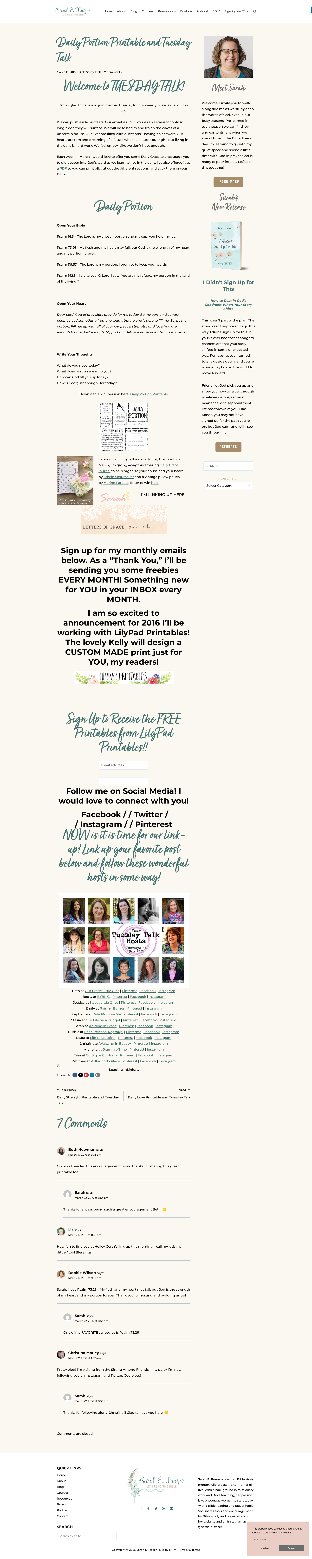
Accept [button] (291, 1548)
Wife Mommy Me (106, 1014)
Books (61, 1504)
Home (108, 11)
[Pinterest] (163, 1508)
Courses (147, 11)
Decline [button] (265, 1548)
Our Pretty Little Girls (102, 991)
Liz (70, 1229)
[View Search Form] (255, 11)
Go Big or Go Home (101, 1055)
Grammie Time (114, 1049)
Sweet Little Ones (104, 1002)
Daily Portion (123, 207)
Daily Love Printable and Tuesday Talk (159, 1093)
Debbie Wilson (82, 1272)
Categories (228, 478)
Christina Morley (83, 1353)
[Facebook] (148, 1508)
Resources (64, 1498)
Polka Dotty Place (105, 1061)
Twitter (148, 814)
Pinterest (153, 824)
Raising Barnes (112, 1008)
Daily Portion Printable (149, 394)
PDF (63, 168)
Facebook (101, 814)
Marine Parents (116, 483)
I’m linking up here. (163, 494)
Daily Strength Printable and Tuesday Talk (88, 1096)
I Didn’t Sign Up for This (230, 11)
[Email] (171, 1508)
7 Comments (113, 72)
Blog (133, 11)
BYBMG (103, 997)
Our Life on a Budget (103, 1020)
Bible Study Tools (90, 72)
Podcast (202, 11)
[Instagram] (140, 1508)
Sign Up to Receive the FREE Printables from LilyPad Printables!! (123, 734)
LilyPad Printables (151, 632)
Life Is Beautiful (103, 1038)
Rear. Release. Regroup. (103, 1032)
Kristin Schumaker (119, 477)
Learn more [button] (259, 1539)
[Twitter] (156, 1508)
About (121, 11)
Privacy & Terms (189, 1549)
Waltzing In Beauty (115, 1044)
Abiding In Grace (103, 1026)
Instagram (101, 824)
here (155, 483)
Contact (62, 1516)
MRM (172, 1549)
